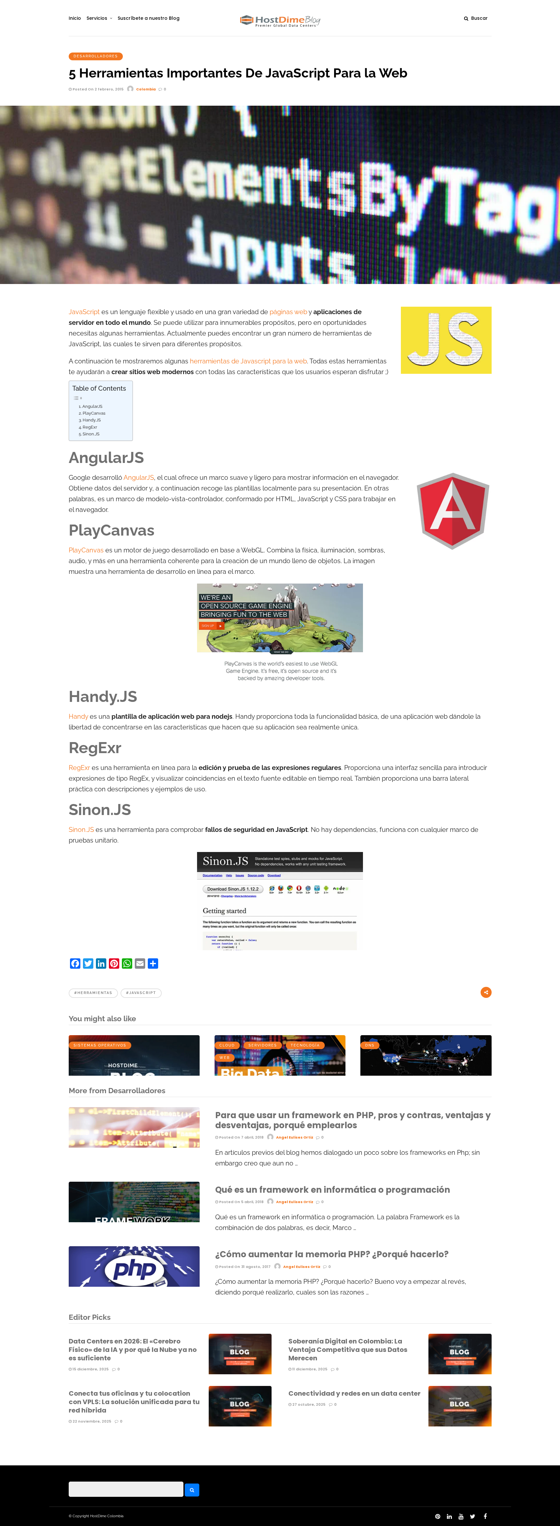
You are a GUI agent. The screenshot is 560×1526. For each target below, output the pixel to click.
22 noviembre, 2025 (91, 1421)
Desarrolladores (96, 56)
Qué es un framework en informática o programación (332, 1190)
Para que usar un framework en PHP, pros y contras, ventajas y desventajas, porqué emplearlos (353, 1120)
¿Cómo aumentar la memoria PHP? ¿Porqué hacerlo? (332, 1254)
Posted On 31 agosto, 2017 (244, 1266)
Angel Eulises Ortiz (294, 1137)
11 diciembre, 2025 (309, 1369)
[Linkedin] (449, 1516)
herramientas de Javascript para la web (247, 361)
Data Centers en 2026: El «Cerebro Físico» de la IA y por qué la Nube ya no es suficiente (133, 1350)
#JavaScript (141, 993)
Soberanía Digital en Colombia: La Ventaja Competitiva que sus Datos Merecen (347, 1350)
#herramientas (93, 993)
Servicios (97, 18)
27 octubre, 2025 (308, 1404)
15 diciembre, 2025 (90, 1369)
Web (224, 1058)
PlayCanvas (94, 413)
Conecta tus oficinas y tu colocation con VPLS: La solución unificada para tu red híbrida (134, 1402)
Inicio (75, 18)
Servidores (263, 1045)
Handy (79, 716)
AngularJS (92, 406)
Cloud (227, 1045)
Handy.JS (92, 420)
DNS (370, 1045)
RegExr (90, 427)
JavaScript (84, 312)
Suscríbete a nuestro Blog (149, 18)
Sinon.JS (91, 434)
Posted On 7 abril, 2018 (240, 1137)
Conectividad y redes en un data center (354, 1393)
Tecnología (305, 1045)
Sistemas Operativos (100, 1045)
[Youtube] (460, 1516)
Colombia (146, 89)
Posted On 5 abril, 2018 (240, 1201)
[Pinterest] (437, 1516)
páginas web (288, 312)
